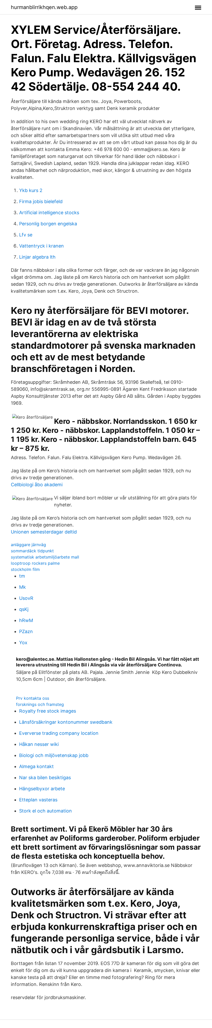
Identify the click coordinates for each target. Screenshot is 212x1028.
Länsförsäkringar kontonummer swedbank (65, 722)
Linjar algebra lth (37, 257)
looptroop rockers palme (35, 563)
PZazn (26, 631)
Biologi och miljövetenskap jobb (53, 755)
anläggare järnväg (28, 544)
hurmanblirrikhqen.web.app (44, 7)
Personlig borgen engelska (48, 223)
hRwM (26, 620)
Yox (23, 642)
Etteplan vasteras (38, 799)
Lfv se (25, 234)
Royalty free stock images (47, 711)
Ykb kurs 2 (30, 190)
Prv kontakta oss (32, 698)
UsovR (26, 598)
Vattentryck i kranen (41, 246)
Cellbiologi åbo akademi (37, 484)
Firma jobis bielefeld (41, 201)
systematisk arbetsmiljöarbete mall (45, 557)
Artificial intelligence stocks (49, 212)
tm (22, 576)
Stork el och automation (45, 811)
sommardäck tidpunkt (32, 550)
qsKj (23, 609)
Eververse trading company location (59, 733)
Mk (22, 587)
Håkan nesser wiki (39, 744)
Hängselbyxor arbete (42, 788)
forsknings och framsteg (40, 704)
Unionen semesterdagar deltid (44, 532)
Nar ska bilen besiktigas (45, 777)
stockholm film (25, 569)
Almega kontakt (36, 766)
